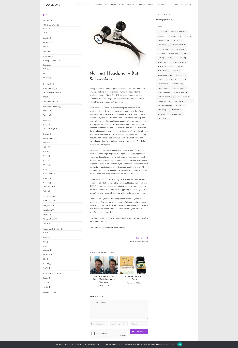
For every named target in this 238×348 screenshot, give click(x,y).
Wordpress (47, 51)
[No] (235, 344)
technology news (183, 101)
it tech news (164, 66)
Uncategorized (48, 292)
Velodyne (114, 228)
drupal (161, 53)
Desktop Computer (50, 61)
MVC (44, 47)
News (45, 246)
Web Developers (165, 105)
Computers (47, 57)
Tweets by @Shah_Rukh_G (165, 20)
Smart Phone (164, 88)
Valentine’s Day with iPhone (134, 278)
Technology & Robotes (51, 229)
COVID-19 (46, 255)
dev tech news (178, 49)
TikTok (45, 268)
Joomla (46, 38)
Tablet (45, 191)
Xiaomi (45, 224)
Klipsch (45, 110)
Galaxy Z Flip (47, 200)
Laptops (46, 65)
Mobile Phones (48, 138)
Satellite (46, 282)
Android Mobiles (179, 32)
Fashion (46, 120)
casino (137, 138)
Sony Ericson (47, 206)
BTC (44, 233)
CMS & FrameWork (49, 25)
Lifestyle (46, 134)
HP (44, 73)
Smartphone (180, 88)
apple (161, 36)
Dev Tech (46, 84)
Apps (188, 36)
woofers (122, 228)
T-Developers (51, 4)
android (162, 32)
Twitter (45, 287)
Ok (180, 344)
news (161, 79)
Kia (44, 242)
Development (179, 45)
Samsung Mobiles (49, 196)
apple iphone (174, 36)
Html (161, 58)
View (45, 32)
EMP (44, 259)
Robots (45, 278)
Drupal (45, 29)
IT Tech (45, 125)
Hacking (46, 237)
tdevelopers (180, 92)
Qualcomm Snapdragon (51, 273)
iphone (181, 58)
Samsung (46, 183)
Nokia (172, 79)
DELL (45, 69)
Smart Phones (48, 187)
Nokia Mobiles (48, 174)
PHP (44, 97)
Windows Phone (49, 219)
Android (46, 142)
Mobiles (181, 75)
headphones (106, 228)
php (183, 79)
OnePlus (46, 178)
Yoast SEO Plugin (49, 129)
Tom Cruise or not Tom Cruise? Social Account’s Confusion (104, 279)
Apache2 (46, 20)
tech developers (166, 97)
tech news (183, 97)
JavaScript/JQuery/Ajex (51, 92)
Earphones (98, 228)
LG (44, 169)
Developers (163, 45)
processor (163, 84)
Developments (48, 89)
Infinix (45, 156)
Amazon (46, 250)
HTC (44, 151)
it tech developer (178, 62)
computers (163, 40)
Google (46, 264)
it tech (162, 62)
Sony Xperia (47, 210)
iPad (44, 160)
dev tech (163, 49)
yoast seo (163, 118)
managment (163, 71)
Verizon (45, 215)
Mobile (177, 71)
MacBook (46, 78)
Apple (45, 147)
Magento (46, 42)
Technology (164, 101)
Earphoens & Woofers (51, 107)
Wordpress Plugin (49, 101)
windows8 (176, 110)
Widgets (180, 105)
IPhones (46, 165)
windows (162, 110)
